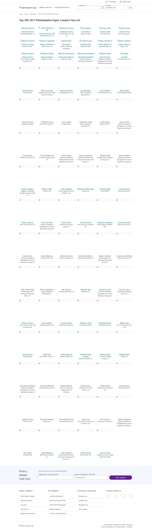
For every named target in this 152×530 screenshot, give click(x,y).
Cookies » (129, 527)
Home (20, 14)
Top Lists (26, 14)
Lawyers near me (45, 7)
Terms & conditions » (108, 527)
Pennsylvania (33, 14)
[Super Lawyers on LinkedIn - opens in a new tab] (131, 496)
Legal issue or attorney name (48, 474)
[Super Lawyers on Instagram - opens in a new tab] (116, 496)
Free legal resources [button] (61, 7)
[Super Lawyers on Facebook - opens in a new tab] (108, 496)
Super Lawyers (26, 490)
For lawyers (53, 490)
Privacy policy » (121, 527)
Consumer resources (86, 490)
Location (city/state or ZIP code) (84, 474)
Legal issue (82, 5)
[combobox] (89, 7)
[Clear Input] (99, 8)
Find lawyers (121, 477)
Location (108, 5)
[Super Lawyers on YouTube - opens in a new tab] (123, 496)
